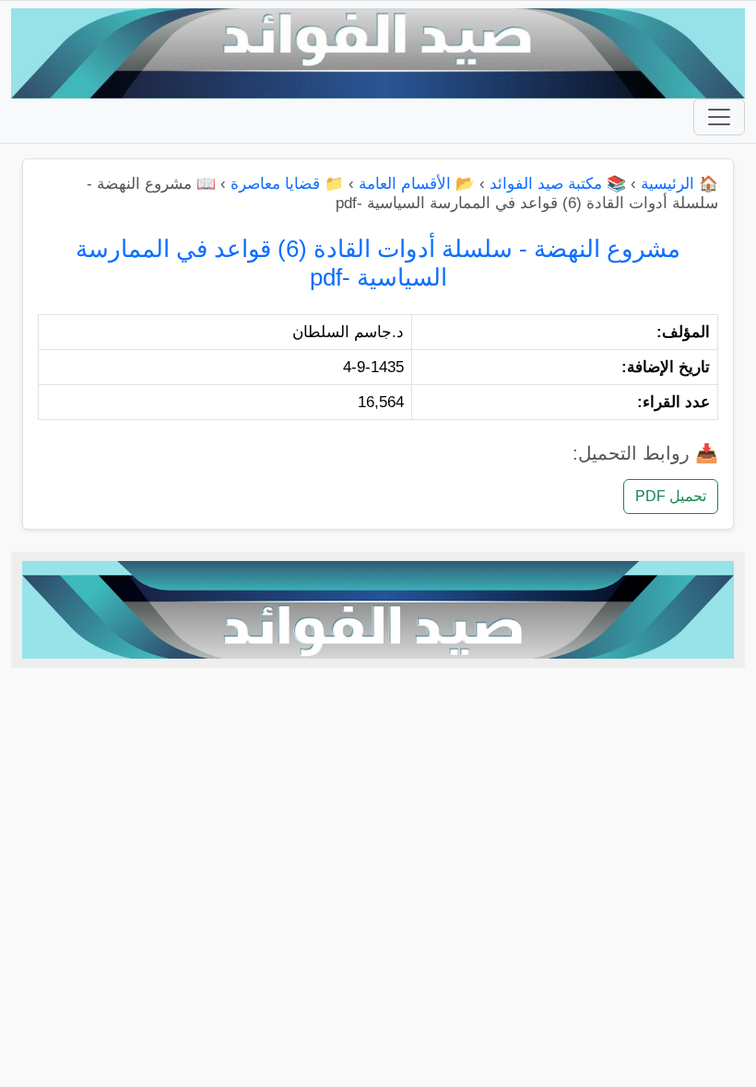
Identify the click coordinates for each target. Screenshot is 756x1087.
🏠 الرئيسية (679, 184)
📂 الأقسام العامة (417, 184)
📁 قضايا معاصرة (287, 184)
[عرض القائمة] (719, 117)
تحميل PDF (670, 496)
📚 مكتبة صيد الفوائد (558, 184)
